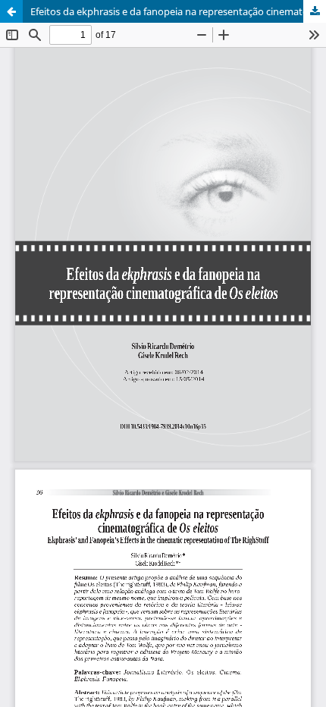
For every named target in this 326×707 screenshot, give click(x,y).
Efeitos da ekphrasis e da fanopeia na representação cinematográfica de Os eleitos (178, 11)
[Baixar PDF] (314, 11)
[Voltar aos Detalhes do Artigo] (11, 11)
